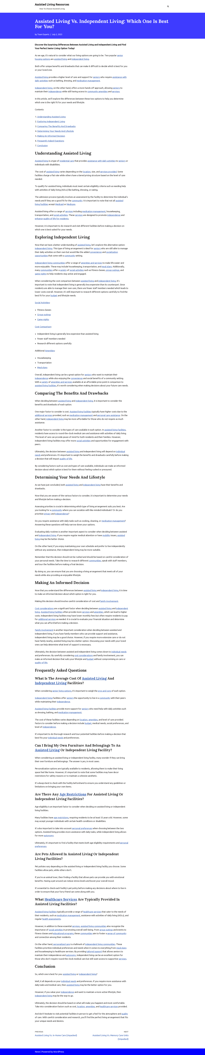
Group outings (44, 314)
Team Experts (43, 34)
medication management (88, 80)
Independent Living (51, 683)
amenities (98, 612)
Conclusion (42, 145)
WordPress (58, 1051)
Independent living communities (50, 263)
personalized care (61, 944)
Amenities (50, 350)
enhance (39, 218)
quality (124, 1014)
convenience (96, 252)
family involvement (109, 601)
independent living (80, 59)
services (116, 91)
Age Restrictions (73, 794)
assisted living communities (93, 926)
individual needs (118, 652)
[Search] (168, 6)
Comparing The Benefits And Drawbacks (56, 126)
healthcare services (92, 912)
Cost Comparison (43, 326)
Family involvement (44, 630)
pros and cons (104, 691)
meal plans (107, 266)
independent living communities (100, 944)
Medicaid (59, 204)
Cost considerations (44, 608)
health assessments (51, 919)
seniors (96, 77)
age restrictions (61, 817)
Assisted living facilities (80, 411)
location (87, 171)
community (77, 200)
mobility (106, 535)
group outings (112, 270)
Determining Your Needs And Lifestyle (55, 131)
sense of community (116, 933)
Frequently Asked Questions (50, 141)
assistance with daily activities (101, 161)
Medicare (71, 204)
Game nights (43, 319)
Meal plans (42, 367)
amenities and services (91, 263)
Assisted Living (94, 678)
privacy (47, 514)
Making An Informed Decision (51, 136)
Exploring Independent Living (51, 121)
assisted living (60, 59)
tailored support (94, 951)
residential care (67, 161)
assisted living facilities (45, 385)
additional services (43, 415)
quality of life (66, 459)
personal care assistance (108, 415)
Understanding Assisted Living (51, 117)
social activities (61, 215)
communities (46, 270)
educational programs (63, 933)
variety (63, 270)
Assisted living (41, 77)
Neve (37, 1051)
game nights (40, 274)
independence (55, 91)
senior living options (61, 691)
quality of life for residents (56, 218)
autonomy (49, 835)
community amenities (97, 91)
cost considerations (83, 655)
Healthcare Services (61, 899)
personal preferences (82, 828)
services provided (108, 171)
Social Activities (42, 302)
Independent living (43, 88)
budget (54, 295)
